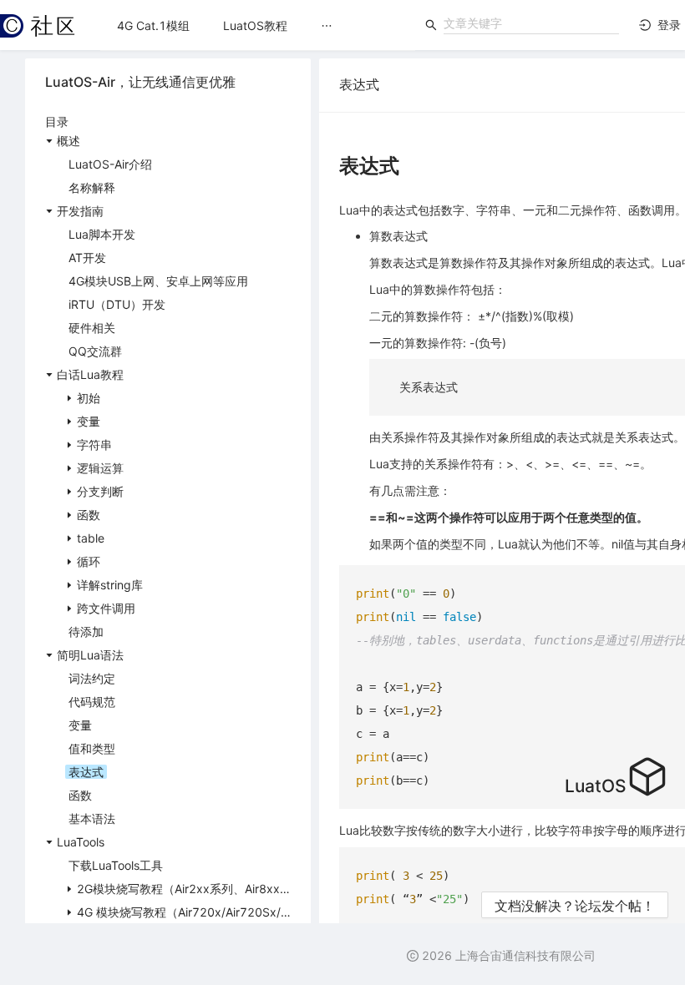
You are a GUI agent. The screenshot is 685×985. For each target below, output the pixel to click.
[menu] (257, 25)
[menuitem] (153, 26)
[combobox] (531, 23)
